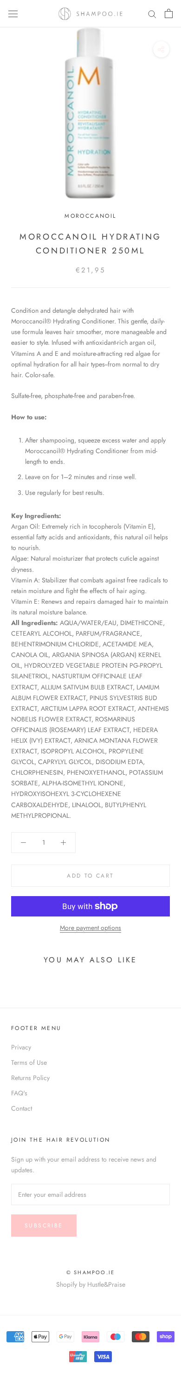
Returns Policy (30, 1077)
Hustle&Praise (106, 1284)
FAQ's (19, 1093)
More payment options (90, 927)
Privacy (21, 1047)
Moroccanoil (90, 216)
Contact (21, 1108)
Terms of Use (29, 1062)
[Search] (152, 14)
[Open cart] (169, 13)
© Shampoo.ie (90, 1272)
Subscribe (44, 1225)
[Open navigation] (13, 13)
